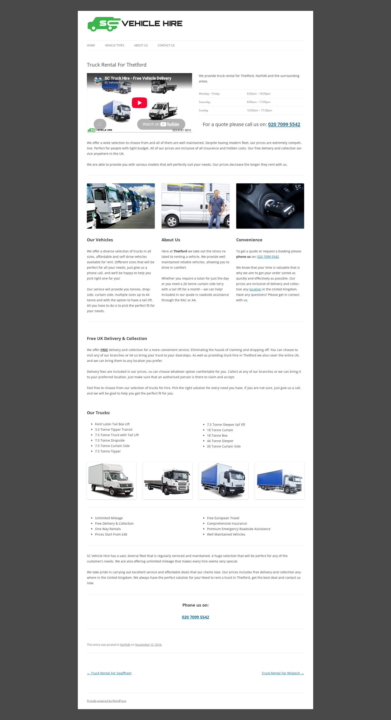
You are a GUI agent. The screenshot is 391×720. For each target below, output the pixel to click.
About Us (141, 45)
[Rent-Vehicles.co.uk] (137, 25)
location (255, 289)
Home (91, 45)
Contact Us (166, 45)
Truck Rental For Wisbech (283, 673)
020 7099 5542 (284, 124)
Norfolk (125, 645)
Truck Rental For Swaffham (109, 673)
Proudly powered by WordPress (106, 701)
